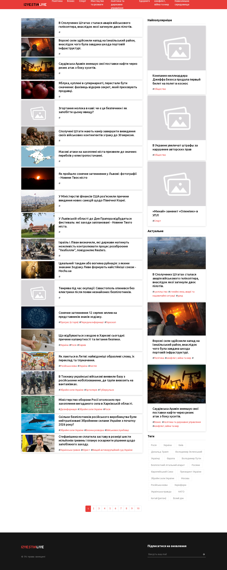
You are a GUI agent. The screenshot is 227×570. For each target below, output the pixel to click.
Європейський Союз (162, 471)
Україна (64, 345)
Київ (181, 445)
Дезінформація (68, 409)
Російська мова (68, 366)
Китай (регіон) (158, 498)
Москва (185, 478)
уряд (180, 295)
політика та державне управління (182, 422)
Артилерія (91, 390)
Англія (93, 366)
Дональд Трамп (160, 451)
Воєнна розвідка (95, 430)
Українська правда (161, 491)
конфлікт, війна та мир (179, 358)
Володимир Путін (191, 458)
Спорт (157, 220)
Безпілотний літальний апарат (168, 465)
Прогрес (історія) (69, 322)
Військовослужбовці (117, 430)
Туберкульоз (107, 390)
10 (138, 508)
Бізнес (157, 422)
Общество (160, 89)
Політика (159, 358)
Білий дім (178, 498)
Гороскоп (111, 322)
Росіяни (196, 465)
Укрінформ (180, 485)
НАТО (181, 491)
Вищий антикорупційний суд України (112, 450)
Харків (82, 345)
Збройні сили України (71, 390)
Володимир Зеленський (188, 451)
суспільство (161, 291)
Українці (155, 458)
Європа (171, 458)
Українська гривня (70, 450)
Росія (73, 345)
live (35, 4)
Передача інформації (92, 322)
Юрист (86, 450)
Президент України (190, 471)
